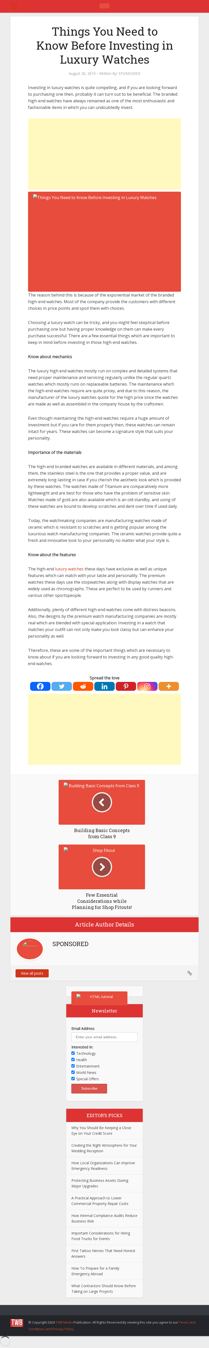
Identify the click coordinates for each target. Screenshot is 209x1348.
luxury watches (69, 569)
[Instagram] (147, 686)
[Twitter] (61, 686)
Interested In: (82, 1047)
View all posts (32, 973)
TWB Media (64, 1322)
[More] (169, 686)
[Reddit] (83, 686)
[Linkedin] (104, 686)
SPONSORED (129, 73)
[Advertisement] (104, 154)
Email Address (83, 1028)
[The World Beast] (104, 5)
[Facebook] (40, 686)
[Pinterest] (126, 686)
